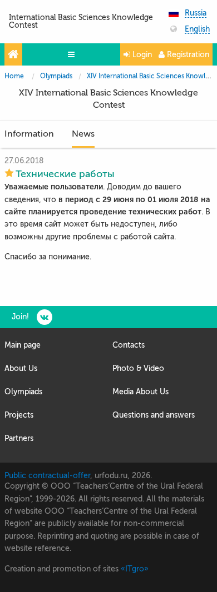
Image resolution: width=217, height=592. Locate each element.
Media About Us (140, 392)
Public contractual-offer (47, 475)
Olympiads (56, 76)
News (83, 134)
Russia (195, 13)
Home (14, 76)
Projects (18, 415)
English (197, 29)
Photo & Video (138, 368)
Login (141, 55)
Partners (18, 438)
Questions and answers (153, 415)
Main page (22, 345)
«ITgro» (135, 569)
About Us (20, 368)
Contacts (128, 345)
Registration (187, 55)
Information (29, 134)
